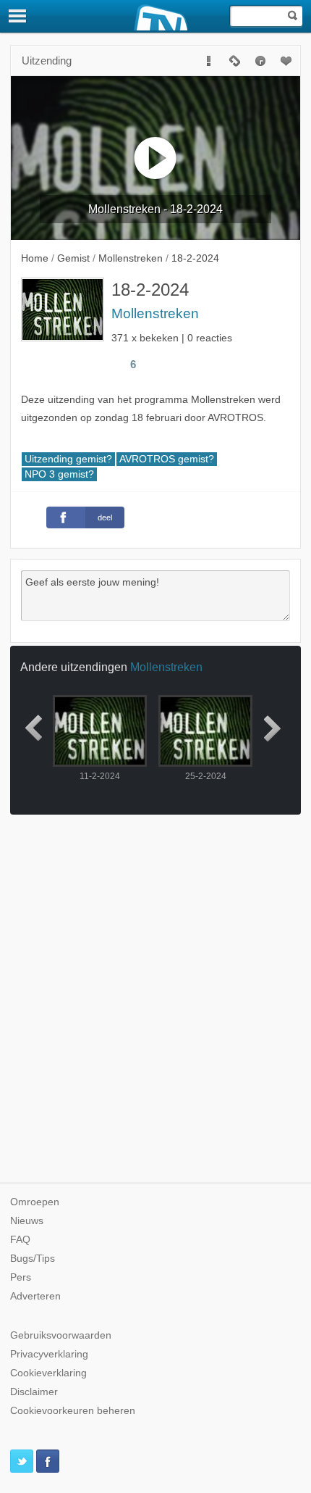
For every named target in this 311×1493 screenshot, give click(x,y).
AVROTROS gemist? (166, 459)
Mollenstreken (155, 313)
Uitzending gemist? (68, 459)
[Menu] (18, 15)
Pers (20, 1277)
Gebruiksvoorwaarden (60, 1335)
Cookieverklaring (48, 1373)
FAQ (20, 1239)
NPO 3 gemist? (59, 474)
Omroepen (34, 1202)
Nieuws (26, 1220)
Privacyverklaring (49, 1354)
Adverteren (35, 1296)
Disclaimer (34, 1391)
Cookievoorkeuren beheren (72, 1410)
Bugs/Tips (32, 1258)
